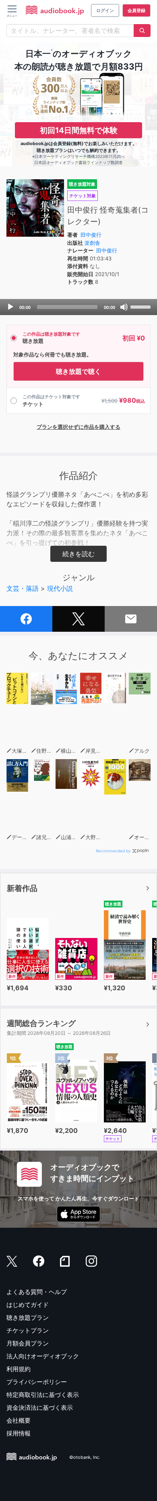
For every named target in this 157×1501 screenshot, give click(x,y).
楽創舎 (92, 243)
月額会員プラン (27, 1343)
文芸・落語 (22, 588)
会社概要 (18, 1420)
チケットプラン (27, 1330)
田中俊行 (91, 234)
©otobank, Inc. (84, 1457)
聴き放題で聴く (78, 371)
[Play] (10, 307)
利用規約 (18, 1369)
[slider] (141, 306)
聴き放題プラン (27, 1317)
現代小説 (60, 588)
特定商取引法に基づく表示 (42, 1395)
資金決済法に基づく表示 (39, 1407)
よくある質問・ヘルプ (36, 1292)
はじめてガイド (27, 1305)
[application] (78, 307)
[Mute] (124, 307)
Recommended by (113, 850)
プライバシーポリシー (36, 1382)
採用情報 (18, 1433)
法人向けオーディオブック (42, 1356)
